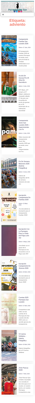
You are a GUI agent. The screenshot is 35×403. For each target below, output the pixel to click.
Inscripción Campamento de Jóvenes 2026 (24, 266)
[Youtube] (19, 11)
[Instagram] (21, 11)
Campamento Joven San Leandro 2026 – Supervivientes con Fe (24, 125)
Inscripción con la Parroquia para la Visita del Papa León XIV (24, 233)
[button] (3, 14)
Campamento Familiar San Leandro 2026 (23, 41)
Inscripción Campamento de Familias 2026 (24, 197)
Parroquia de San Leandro (17, 9)
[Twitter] (17, 11)
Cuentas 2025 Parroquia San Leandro (24, 300)
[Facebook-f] (14, 11)
